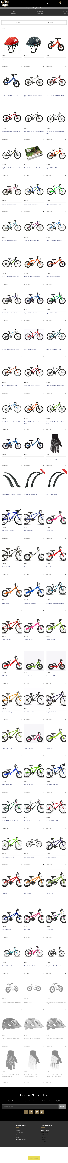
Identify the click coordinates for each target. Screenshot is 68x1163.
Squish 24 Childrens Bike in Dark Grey (10, 276)
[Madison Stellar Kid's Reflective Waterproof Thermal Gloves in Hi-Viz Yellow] (34, 1060)
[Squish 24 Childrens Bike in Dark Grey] (12, 262)
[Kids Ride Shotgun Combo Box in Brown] (34, 153)
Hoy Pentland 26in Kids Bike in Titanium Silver (55, 132)
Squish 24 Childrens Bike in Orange (9, 385)
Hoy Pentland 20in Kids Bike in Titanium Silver (33, 96)
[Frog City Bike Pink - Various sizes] (34, 951)
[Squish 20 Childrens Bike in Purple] (34, 226)
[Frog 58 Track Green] (34, 770)
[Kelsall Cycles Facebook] (26, 1112)
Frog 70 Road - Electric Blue (8, 530)
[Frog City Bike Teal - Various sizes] (12, 951)
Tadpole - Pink (49, 530)
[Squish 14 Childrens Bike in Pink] (12, 189)
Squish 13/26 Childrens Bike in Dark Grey (55, 385)
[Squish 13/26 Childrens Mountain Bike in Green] (56, 407)
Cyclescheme (19, 1134)
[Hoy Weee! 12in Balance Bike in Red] (56, 44)
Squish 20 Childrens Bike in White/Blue (10, 349)
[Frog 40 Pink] (34, 915)
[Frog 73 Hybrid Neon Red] (56, 806)
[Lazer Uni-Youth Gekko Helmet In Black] (12, 1024)
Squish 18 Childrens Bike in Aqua (9, 240)
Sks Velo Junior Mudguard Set (30, 494)
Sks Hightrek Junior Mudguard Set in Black (11, 494)
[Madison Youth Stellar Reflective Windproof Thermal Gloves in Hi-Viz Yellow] (56, 1060)
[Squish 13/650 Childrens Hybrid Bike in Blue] (12, 407)
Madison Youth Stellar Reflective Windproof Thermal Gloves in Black (11, 1075)
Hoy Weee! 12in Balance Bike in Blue (10, 95)
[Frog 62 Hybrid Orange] (12, 697)
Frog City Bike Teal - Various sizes (9, 966)
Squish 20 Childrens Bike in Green (53, 204)
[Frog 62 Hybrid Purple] (56, 697)
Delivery (18, 1130)
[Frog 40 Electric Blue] (12, 915)
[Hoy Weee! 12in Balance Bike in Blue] (12, 80)
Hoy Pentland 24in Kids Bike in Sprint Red (11, 131)
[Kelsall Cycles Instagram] (37, 1112)
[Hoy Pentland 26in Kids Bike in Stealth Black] (12, 153)
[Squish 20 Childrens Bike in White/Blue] (12, 334)
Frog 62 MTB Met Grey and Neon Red (32, 820)
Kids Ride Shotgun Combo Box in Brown (33, 168)
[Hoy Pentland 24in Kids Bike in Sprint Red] (12, 117)
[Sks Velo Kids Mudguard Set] (56, 479)
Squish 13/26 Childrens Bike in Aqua (54, 240)
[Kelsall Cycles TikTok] (42, 1112)
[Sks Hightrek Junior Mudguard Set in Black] (12, 479)
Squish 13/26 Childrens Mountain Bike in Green (55, 422)
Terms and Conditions (21, 1139)
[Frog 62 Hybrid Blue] (34, 516)
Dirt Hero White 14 (28, 1002)
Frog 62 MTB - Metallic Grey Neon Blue (55, 603)
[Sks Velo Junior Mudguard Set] (34, 479)
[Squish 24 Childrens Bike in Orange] (12, 371)
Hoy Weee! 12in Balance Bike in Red (54, 59)
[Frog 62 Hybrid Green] (12, 733)
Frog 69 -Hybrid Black (29, 712)
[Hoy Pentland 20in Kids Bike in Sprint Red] (56, 80)
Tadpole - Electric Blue (7, 784)
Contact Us (43, 1144)
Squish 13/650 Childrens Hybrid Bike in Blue (11, 421)
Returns (17, 1137)
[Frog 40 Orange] (34, 879)
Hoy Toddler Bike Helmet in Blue (31, 59)
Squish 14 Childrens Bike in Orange (32, 276)
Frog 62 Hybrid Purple (51, 712)
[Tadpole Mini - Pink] (34, 733)
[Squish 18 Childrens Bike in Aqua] (12, 226)
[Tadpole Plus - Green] (56, 625)
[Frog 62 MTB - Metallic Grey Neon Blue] (56, 588)
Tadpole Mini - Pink (28, 748)
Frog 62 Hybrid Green (7, 748)
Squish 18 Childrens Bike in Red (31, 349)
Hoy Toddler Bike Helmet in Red (9, 59)
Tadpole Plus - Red (50, 567)
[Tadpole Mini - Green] (34, 661)
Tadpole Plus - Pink (28, 639)
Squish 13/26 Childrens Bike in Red (31, 385)
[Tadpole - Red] (12, 661)
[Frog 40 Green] (56, 879)
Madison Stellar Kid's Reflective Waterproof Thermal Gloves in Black (55, 458)
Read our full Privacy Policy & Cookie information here (34, 1153)
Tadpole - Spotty (27, 567)
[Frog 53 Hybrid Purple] (56, 842)
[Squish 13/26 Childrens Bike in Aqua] (56, 226)
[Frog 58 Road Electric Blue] (56, 770)
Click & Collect (19, 1132)
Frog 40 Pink (27, 929)
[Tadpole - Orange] (12, 588)
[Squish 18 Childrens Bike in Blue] (34, 189)
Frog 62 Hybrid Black (6, 567)
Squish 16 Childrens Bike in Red (53, 168)
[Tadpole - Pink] (56, 516)
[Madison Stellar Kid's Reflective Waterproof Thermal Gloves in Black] (56, 443)
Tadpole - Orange (5, 603)
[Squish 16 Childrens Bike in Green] (56, 298)
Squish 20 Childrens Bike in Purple (31, 240)
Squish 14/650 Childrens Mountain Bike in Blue (11, 458)
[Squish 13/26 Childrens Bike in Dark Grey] (56, 371)
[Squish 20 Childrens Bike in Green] (56, 189)
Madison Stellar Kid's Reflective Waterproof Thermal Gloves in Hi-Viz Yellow (33, 1075)
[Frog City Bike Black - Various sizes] (56, 951)
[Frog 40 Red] (12, 879)
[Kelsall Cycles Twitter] (31, 1112)
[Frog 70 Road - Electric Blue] (12, 516)
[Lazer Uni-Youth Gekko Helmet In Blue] (34, 1024)
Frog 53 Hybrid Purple (51, 857)
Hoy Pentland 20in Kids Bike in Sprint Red (55, 95)
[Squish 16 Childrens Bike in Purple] (12, 298)
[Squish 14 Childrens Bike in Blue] (34, 298)
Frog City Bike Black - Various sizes (54, 966)
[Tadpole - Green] (56, 733)
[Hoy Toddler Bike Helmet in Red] (12, 44)
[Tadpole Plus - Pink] (34, 625)
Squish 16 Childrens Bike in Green (53, 313)
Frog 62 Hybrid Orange (7, 712)
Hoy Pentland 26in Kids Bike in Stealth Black (11, 168)
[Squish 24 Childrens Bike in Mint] (56, 334)
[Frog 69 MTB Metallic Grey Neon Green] (12, 806)
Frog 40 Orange (27, 893)
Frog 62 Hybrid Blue (28, 530)
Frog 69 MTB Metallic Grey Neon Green (10, 820)
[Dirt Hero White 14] (34, 987)
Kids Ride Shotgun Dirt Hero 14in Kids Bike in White (56, 1003)
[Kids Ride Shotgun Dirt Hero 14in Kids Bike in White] (56, 987)
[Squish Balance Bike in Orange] (56, 262)
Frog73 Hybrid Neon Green (8, 857)
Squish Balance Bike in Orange (53, 276)
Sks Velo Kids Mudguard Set (52, 494)
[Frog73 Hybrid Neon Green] (12, 842)
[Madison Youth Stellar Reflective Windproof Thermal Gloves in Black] (12, 1060)
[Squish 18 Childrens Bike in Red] (34, 334)
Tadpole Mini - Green (28, 675)
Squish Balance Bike (28, 458)
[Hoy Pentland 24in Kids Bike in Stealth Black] (34, 117)
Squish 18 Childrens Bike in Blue (31, 204)
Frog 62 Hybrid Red (6, 639)
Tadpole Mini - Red (50, 675)
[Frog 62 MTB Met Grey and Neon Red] (34, 806)
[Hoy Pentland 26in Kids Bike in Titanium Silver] (56, 117)
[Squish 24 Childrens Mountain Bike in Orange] (34, 407)
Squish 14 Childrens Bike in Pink (9, 204)
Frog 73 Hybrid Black (29, 857)
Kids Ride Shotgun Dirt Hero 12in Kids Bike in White (11, 1003)
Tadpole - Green (49, 748)
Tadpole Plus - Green (50, 639)
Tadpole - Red (5, 675)
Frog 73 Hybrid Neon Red (52, 820)
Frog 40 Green (49, 893)
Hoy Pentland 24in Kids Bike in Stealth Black (34, 131)
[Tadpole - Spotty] (34, 552)
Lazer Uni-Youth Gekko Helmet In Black (10, 1038)
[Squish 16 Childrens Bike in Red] (56, 153)
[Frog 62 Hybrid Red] (12, 625)
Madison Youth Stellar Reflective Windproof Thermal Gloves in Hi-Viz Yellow (55, 1075)
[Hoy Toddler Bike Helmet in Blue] (34, 44)
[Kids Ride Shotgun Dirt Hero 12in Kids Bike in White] (12, 987)
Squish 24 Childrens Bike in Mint (53, 349)
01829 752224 (45, 1130)
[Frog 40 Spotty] (56, 915)
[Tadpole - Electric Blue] (12, 770)
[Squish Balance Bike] (34, 443)
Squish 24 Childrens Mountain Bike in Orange (32, 422)
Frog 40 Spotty (49, 929)
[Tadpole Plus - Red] (56, 552)
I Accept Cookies (34, 1158)
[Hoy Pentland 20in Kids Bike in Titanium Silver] (34, 80)
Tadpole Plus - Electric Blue (30, 603)
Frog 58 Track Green (28, 784)
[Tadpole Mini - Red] (56, 661)
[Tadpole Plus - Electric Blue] (34, 588)
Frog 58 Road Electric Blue (52, 784)
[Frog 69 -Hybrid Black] (34, 697)
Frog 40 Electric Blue (6, 929)
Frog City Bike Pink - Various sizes (31, 966)
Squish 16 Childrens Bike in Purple (9, 313)
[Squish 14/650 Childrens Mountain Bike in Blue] (12, 443)
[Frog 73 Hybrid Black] (34, 842)
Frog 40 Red (4, 893)
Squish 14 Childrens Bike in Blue (31, 313)
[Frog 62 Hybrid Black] (12, 552)
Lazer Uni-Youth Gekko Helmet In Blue (32, 1038)
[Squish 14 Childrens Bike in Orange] (34, 262)
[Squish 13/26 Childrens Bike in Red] (34, 371)
